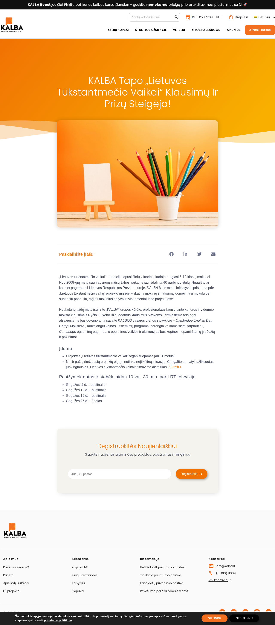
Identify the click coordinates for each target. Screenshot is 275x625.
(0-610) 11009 (226, 573)
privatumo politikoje (58, 620)
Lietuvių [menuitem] (264, 17)
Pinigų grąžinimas (85, 575)
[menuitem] (264, 17)
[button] (171, 254)
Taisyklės (78, 583)
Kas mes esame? (16, 567)
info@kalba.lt (225, 566)
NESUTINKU (244, 618)
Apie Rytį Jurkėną (16, 583)
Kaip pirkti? (80, 567)
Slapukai (78, 591)
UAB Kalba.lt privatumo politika (162, 567)
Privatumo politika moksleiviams (164, 591)
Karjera (8, 575)
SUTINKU (214, 618)
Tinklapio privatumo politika (160, 575)
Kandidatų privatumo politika (161, 583)
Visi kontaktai (218, 580)
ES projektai (11, 591)
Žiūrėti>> (175, 367)
